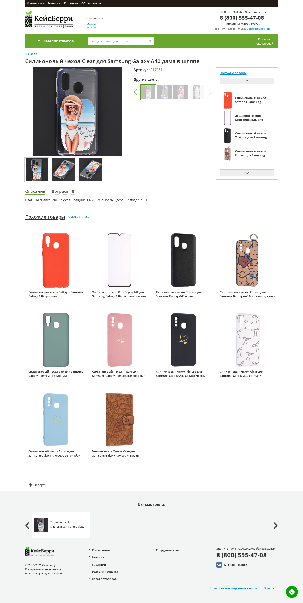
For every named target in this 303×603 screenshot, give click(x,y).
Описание (35, 191)
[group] (148, 92)
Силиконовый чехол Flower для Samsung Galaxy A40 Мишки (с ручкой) (247, 294)
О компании (36, 3)
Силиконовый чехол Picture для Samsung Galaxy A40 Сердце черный (181, 374)
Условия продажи (105, 572)
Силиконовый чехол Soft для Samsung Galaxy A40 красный (55, 294)
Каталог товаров (59, 41)
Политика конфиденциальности (233, 588)
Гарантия (71, 3)
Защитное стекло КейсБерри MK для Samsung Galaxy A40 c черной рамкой (119, 294)
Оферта (269, 588)
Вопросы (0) (63, 191)
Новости (54, 3)
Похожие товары (45, 217)
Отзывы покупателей (264, 41)
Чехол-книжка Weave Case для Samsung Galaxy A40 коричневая (115, 453)
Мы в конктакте (235, 565)
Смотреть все (78, 216)
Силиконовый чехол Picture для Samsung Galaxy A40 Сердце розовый (119, 374)
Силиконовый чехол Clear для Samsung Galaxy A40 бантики (241, 374)
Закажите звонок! (258, 29)
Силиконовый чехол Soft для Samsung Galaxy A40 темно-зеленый (55, 374)
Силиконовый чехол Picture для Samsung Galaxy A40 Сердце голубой (54, 453)
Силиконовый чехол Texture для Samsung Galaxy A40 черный (179, 294)
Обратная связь (92, 3)
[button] (136, 92)
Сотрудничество (168, 550)
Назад (32, 54)
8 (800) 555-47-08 (242, 17)
